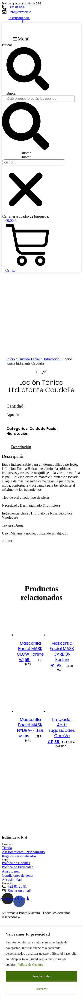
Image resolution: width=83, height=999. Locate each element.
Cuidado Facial (29, 359)
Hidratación (50, 359)
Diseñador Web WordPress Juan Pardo (49, 917)
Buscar (7, 45)
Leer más (33, 662)
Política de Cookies (30, 964)
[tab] (21, 447)
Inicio (10, 359)
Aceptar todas (41, 976)
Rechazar (41, 989)
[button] (21, 38)
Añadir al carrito (65, 744)
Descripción (21, 447)
